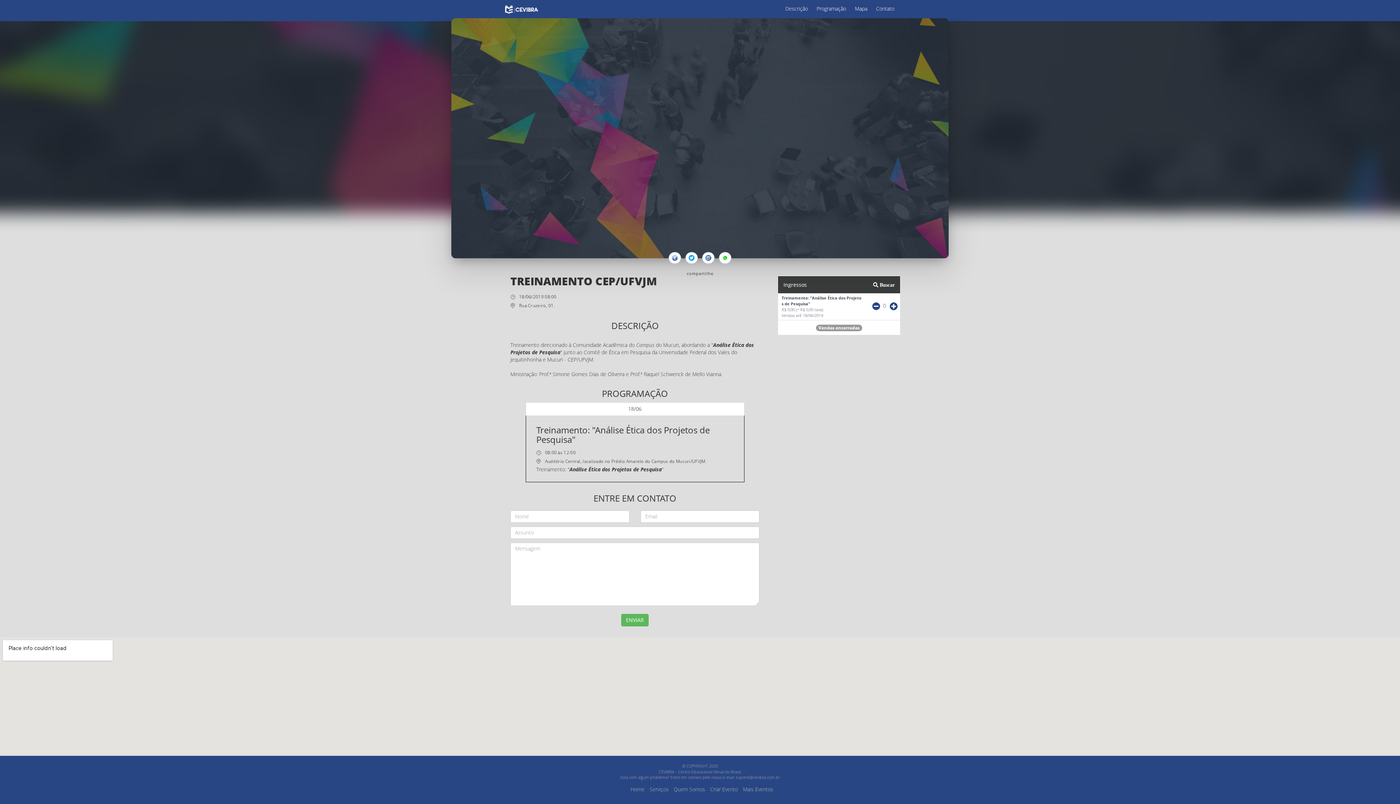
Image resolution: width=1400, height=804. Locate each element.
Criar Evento (724, 789)
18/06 (635, 408)
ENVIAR (635, 619)
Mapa (861, 8)
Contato (885, 8)
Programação (831, 8)
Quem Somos (689, 789)
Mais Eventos (758, 789)
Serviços (659, 789)
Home (638, 789)
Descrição (796, 8)
